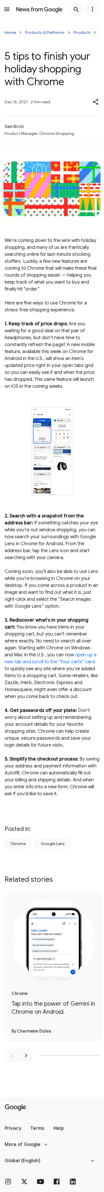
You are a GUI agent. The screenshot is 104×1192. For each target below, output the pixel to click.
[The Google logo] (15, 1107)
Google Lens (53, 843)
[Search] (76, 9)
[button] (96, 102)
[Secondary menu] (92, 9)
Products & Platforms (44, 32)
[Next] (94, 32)
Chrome (18, 843)
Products (82, 32)
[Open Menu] (7, 9)
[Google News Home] (39, 9)
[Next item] (26, 1055)
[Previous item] (11, 1055)
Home (10, 32)
